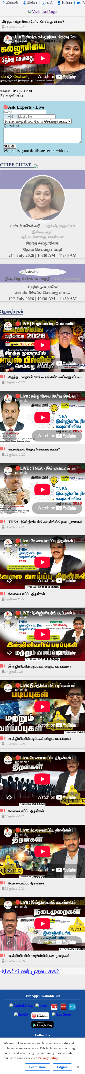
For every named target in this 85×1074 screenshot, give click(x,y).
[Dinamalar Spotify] (21, 1015)
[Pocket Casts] (40, 1015)
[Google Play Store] (42, 1024)
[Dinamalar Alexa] (72, 1006)
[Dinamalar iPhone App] (63, 1006)
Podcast (67, 2)
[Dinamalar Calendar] (54, 1006)
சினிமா (32, 2)
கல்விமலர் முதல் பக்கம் (33, 971)
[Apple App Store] (61, 1015)
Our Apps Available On (42, 996)
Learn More (37, 1067)
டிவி (50, 2)
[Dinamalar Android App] (21, 1006)
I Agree (62, 1067)
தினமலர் (12, 2)
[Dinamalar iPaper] (42, 1006)
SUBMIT (10, 146)
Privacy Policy (48, 1058)
